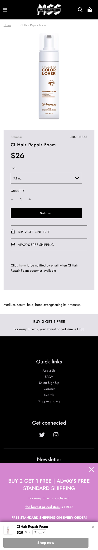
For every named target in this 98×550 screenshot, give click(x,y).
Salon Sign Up (49, 382)
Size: (28, 532)
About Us (49, 370)
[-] (12, 199)
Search (49, 395)
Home (7, 25)
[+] (30, 199)
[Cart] (89, 9)
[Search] (80, 9)
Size (13, 168)
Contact (49, 388)
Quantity (17, 191)
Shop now (45, 543)
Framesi (16, 137)
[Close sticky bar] (92, 527)
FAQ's (49, 376)
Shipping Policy (49, 401)
